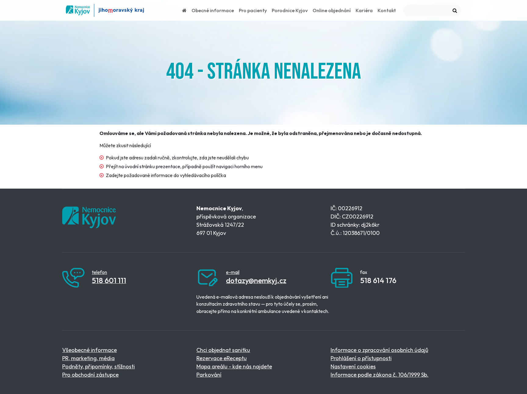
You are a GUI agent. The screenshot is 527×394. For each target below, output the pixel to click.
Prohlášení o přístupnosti (361, 358)
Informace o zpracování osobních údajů (379, 349)
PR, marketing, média (88, 358)
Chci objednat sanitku (223, 349)
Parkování (208, 374)
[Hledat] (455, 10)
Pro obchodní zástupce (90, 374)
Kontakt (387, 10)
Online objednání (332, 10)
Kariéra (364, 10)
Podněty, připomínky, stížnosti (98, 366)
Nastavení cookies (353, 366)
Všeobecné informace (89, 349)
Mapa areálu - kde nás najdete (234, 366)
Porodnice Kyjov (290, 10)
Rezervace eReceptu (221, 358)
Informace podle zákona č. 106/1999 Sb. (379, 374)
